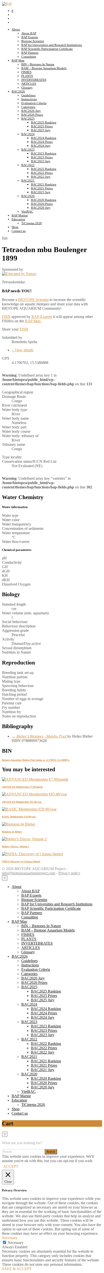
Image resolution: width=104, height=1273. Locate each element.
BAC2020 (28, 196)
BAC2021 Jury (41, 192)
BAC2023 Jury (41, 161)
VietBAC (27, 211)
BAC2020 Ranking (43, 200)
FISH (6, 317)
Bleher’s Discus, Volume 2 (15, 846)
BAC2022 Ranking (43, 169)
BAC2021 (28, 180)
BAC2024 (28, 134)
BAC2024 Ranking (43, 138)
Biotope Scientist (32, 41)
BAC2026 (18, 91)
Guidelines (28, 95)
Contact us (19, 231)
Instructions (29, 99)
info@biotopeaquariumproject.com (28, 873)
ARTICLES (28, 83)
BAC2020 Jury (41, 207)
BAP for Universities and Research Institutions (51, 45)
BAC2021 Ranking (43, 184)
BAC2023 (28, 149)
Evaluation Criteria (33, 103)
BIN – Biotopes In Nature (37, 64)
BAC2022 (28, 165)
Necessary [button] (10, 1238)
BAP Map (18, 60)
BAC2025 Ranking (43, 122)
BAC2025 (28, 118)
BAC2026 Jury (31, 111)
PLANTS (27, 76)
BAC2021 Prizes (42, 188)
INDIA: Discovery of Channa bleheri (21, 861)
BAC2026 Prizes (32, 114)
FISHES (26, 72)
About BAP (28, 33)
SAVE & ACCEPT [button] (17, 1269)
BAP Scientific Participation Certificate (47, 49)
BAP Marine (20, 215)
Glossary (27, 87)
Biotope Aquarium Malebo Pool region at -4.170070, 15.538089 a (35, 760)
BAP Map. (33, 321)
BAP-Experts (41, 317)
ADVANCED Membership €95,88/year (22, 802)
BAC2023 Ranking (43, 153)
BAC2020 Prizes (42, 204)
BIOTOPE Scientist (33, 300)
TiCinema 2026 (31, 223)
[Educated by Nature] (19, 274)
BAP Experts (29, 37)
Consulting (28, 56)
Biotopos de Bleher (12, 831)
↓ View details (22, 350)
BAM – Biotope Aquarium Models (44, 68)
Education (18, 219)
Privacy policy (69, 873)
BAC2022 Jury (41, 176)
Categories (28, 107)
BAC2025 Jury (41, 130)
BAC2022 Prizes (42, 173)
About (16, 29)
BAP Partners (29, 52)
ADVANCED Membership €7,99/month (22, 787)
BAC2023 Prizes (42, 157)
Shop (15, 227)
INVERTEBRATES (33, 80)
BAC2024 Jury (41, 145)
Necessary (15, 1243)
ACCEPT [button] (10, 1166)
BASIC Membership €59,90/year (19, 816)
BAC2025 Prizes (42, 126)
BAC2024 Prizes (42, 142)
